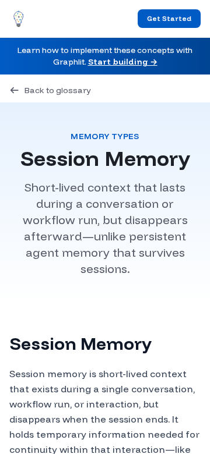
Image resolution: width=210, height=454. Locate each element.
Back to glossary (57, 90)
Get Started (169, 18)
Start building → (123, 61)
